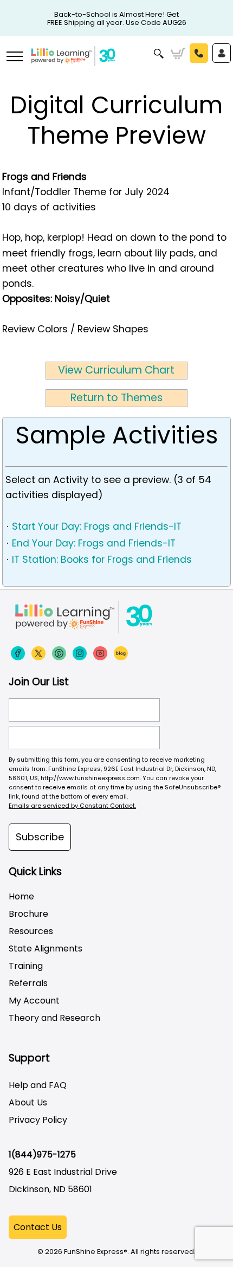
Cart (178, 54)
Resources (31, 931)
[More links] (14, 57)
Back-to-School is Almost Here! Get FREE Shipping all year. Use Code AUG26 (116, 14)
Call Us (199, 53)
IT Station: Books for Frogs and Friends (102, 559)
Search (159, 54)
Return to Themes (116, 397)
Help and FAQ (38, 1085)
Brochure (28, 914)
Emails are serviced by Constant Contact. (72, 805)
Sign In (221, 53)
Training (26, 966)
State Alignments (45, 948)
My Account (34, 1000)
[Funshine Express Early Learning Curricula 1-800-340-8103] (116, 63)
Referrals (28, 983)
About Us (28, 1102)
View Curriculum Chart (116, 370)
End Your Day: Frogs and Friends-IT (94, 543)
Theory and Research (54, 1018)
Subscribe (40, 837)
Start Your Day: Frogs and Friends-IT (97, 526)
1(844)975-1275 (42, 1154)
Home (21, 896)
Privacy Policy (38, 1120)
